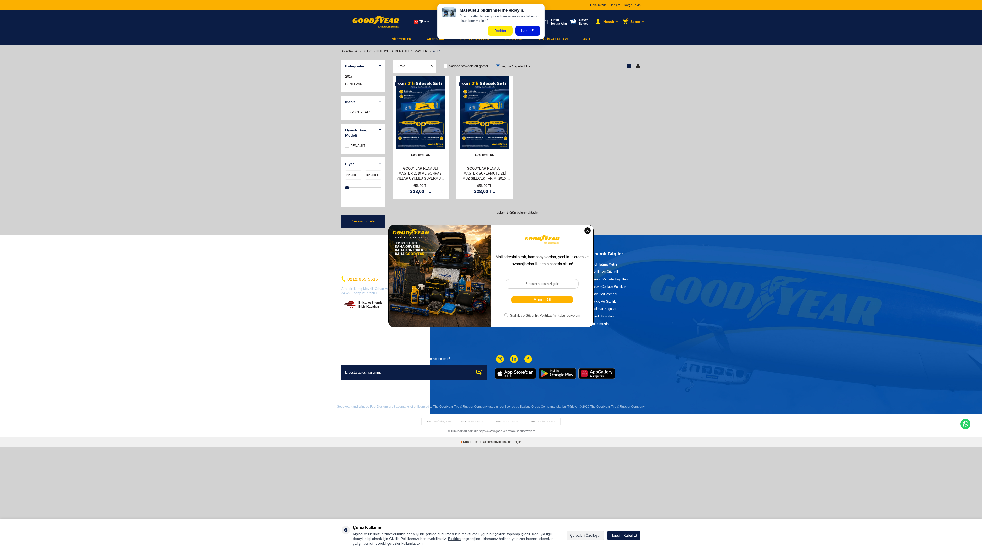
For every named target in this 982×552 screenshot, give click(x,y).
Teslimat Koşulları (604, 309)
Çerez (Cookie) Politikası (609, 287)
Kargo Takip (632, 5)
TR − (422, 22)
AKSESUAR (435, 39)
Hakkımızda (598, 5)
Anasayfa (349, 51)
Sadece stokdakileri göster (468, 66)
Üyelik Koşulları (602, 316)
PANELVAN (353, 84)
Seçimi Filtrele (363, 221)
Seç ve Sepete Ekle (515, 66)
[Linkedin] (514, 359)
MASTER (421, 51)
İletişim (615, 5)
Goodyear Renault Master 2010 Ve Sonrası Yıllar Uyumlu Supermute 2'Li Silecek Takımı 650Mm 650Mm (421, 174)
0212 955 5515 (362, 279)
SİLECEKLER (401, 39)
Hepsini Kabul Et (623, 535)
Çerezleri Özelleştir (585, 535)
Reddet (454, 539)
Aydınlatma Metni (604, 264)
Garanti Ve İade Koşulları (609, 279)
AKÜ (586, 39)
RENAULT (402, 51)
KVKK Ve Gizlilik (603, 301)
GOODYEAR (360, 112)
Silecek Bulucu (376, 51)
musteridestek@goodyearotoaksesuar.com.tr (374, 268)
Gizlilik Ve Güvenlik (605, 272)
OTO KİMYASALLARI (553, 39)
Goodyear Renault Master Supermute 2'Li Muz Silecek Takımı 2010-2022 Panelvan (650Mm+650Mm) (485, 174)
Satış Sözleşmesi (604, 294)
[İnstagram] (500, 359)
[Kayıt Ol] (479, 372)
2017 (348, 76)
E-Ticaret (476, 442)
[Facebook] (528, 359)
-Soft (465, 442)
